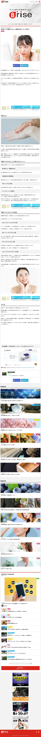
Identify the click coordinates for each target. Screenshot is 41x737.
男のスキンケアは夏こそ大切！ (6, 568)
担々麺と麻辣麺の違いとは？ (12, 623)
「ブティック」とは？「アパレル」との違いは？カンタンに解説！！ (19, 641)
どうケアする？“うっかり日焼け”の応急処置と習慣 (10, 539)
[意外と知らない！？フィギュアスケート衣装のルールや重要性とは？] (4, 634)
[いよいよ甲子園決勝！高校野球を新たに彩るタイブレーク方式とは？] (4, 658)
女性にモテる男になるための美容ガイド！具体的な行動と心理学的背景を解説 (15, 509)
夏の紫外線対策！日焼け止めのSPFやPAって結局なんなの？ (12, 524)
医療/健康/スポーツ (35, 405)
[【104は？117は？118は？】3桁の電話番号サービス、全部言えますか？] (20, 589)
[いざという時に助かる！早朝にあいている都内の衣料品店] (4, 628)
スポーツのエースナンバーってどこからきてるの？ (16, 653)
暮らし (38, 578)
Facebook (36, 732)
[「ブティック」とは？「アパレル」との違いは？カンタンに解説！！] (4, 640)
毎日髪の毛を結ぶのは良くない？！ (7, 554)
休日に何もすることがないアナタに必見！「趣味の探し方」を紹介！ (13, 459)
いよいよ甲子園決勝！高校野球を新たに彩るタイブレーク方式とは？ (19, 659)
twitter (39, 732)
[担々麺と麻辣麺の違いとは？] (4, 622)
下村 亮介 (9, 373)
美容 (2, 31)
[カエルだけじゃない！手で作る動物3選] (4, 616)
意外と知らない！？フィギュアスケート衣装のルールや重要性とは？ (19, 635)
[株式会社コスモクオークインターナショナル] (20, 357)
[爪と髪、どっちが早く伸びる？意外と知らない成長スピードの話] (4, 646)
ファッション (36, 419)
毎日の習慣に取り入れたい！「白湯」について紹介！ (10, 415)
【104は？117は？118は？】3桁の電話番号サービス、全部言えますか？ (14, 603)
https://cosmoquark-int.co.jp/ (27, 367)
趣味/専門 (37, 449)
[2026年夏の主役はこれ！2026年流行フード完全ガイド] (4, 610)
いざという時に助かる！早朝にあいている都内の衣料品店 (17, 629)
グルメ (38, 434)
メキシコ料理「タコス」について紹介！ (8, 444)
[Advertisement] (20, 95)
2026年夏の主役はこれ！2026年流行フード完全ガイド (17, 611)
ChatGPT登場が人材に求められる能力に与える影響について (12, 400)
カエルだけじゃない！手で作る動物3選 (14, 617)
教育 (38, 390)
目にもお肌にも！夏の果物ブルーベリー (8, 495)
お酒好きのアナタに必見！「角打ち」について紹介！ (10, 474)
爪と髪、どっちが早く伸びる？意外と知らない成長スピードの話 (19, 647)
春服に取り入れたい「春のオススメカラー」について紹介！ (12, 430)
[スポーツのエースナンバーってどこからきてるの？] (4, 652)
